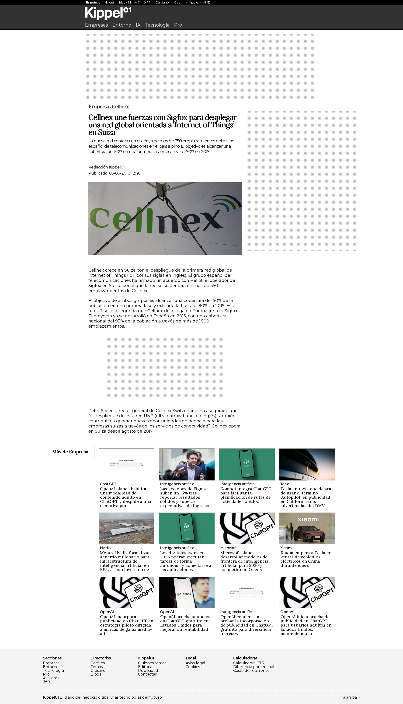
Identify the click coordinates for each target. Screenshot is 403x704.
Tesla (284, 484)
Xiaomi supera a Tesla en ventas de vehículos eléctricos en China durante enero (306, 559)
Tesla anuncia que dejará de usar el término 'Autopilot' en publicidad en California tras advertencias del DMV (306, 497)
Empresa (98, 106)
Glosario (97, 670)
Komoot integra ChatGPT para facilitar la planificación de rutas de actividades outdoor (245, 495)
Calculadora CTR (248, 663)
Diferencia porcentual (253, 667)
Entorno (121, 25)
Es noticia (93, 2)
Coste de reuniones (251, 670)
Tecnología (157, 25)
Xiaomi (179, 2)
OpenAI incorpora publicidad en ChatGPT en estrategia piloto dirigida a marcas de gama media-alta (126, 625)
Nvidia (109, 2)
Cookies (193, 667)
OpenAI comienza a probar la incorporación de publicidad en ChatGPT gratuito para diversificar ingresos (247, 625)
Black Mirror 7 (129, 2)
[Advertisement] (201, 67)
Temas (96, 667)
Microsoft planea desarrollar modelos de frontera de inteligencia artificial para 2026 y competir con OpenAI (244, 561)
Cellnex (120, 106)
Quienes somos (152, 663)
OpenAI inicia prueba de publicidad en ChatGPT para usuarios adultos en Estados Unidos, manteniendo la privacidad (306, 627)
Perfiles (97, 663)
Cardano (162, 2)
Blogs (95, 674)
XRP (147, 2)
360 (46, 682)
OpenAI (107, 611)
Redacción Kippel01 (106, 167)
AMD (207, 2)
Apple (193, 2)
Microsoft (228, 548)
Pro (178, 25)
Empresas (96, 25)
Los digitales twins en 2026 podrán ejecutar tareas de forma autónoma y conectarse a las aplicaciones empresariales (185, 563)
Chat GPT (108, 484)
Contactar (147, 674)
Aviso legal (195, 663)
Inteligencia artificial (177, 484)
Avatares (51, 678)
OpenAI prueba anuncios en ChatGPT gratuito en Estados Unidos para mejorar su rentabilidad (185, 623)
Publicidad (148, 670)
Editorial (145, 667)
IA (138, 25)
